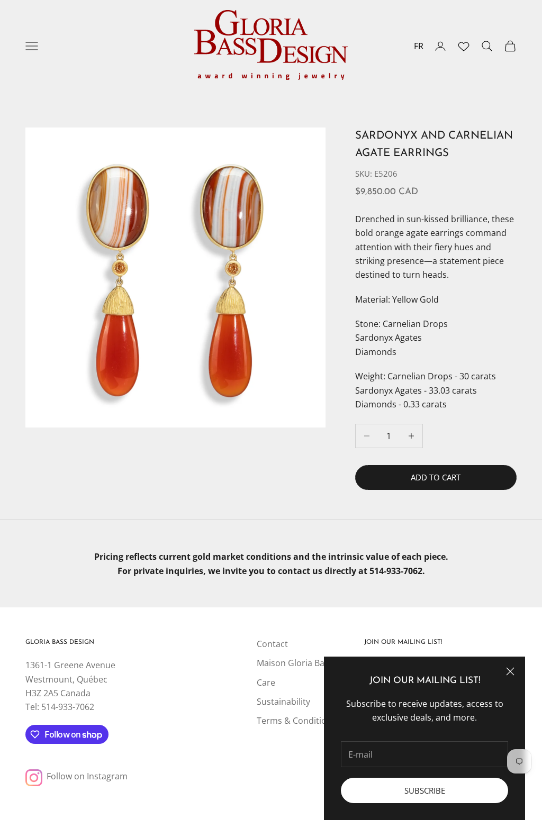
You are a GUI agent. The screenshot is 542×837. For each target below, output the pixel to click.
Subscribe (424, 790)
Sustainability (283, 701)
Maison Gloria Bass (295, 663)
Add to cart (435, 477)
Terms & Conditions (296, 720)
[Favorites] (463, 46)
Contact (272, 644)
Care (266, 682)
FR (418, 46)
